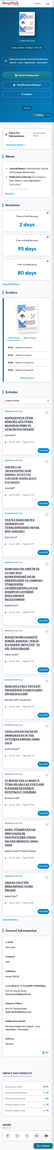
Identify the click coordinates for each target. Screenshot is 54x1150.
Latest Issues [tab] (14, 338)
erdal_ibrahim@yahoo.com (18, 1011)
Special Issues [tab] (30, 338)
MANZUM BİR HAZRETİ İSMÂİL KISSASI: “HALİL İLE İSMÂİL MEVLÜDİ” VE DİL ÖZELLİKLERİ (22, 643)
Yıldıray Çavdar (11, 654)
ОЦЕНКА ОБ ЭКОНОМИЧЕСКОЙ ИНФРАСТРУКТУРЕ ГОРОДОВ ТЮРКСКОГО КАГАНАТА (20, 474)
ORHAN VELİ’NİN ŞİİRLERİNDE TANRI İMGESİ (19, 886)
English (37, 4)
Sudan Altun (9, 435)
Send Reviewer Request (29, 85)
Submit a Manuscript (28, 75)
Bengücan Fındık (11, 798)
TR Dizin (27, 108)
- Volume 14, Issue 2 (20, 347)
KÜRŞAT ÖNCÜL (34, 48)
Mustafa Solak (25, 700)
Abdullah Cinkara (12, 851)
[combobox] (27, 400)
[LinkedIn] (36, 1135)
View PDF (43, 450)
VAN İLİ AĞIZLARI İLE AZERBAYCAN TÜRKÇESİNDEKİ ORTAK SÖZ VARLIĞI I (22, 525)
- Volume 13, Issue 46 (21, 362)
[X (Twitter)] (27, 1135)
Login (47, 4)
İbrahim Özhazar (12, 749)
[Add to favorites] (47, 412)
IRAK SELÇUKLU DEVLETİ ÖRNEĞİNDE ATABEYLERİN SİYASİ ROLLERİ (23, 690)
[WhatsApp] (17, 1135)
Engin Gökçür (10, 537)
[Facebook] (7, 1135)
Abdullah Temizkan (28, 851)
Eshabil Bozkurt (11, 605)
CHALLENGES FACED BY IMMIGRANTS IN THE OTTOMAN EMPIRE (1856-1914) (22, 737)
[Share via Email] (46, 1135)
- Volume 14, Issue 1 (20, 355)
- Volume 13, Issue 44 (21, 370)
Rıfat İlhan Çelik (11, 700)
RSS (47, 1052)
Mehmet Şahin (10, 896)
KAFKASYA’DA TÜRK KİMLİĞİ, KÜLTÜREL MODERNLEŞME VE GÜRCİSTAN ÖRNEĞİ (19, 423)
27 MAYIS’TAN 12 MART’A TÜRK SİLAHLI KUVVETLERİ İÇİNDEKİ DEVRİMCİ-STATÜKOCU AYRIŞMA (24, 786)
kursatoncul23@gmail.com (18, 994)
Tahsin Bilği (9, 488)
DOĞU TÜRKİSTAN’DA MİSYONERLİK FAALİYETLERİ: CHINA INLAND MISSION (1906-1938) (22, 837)
